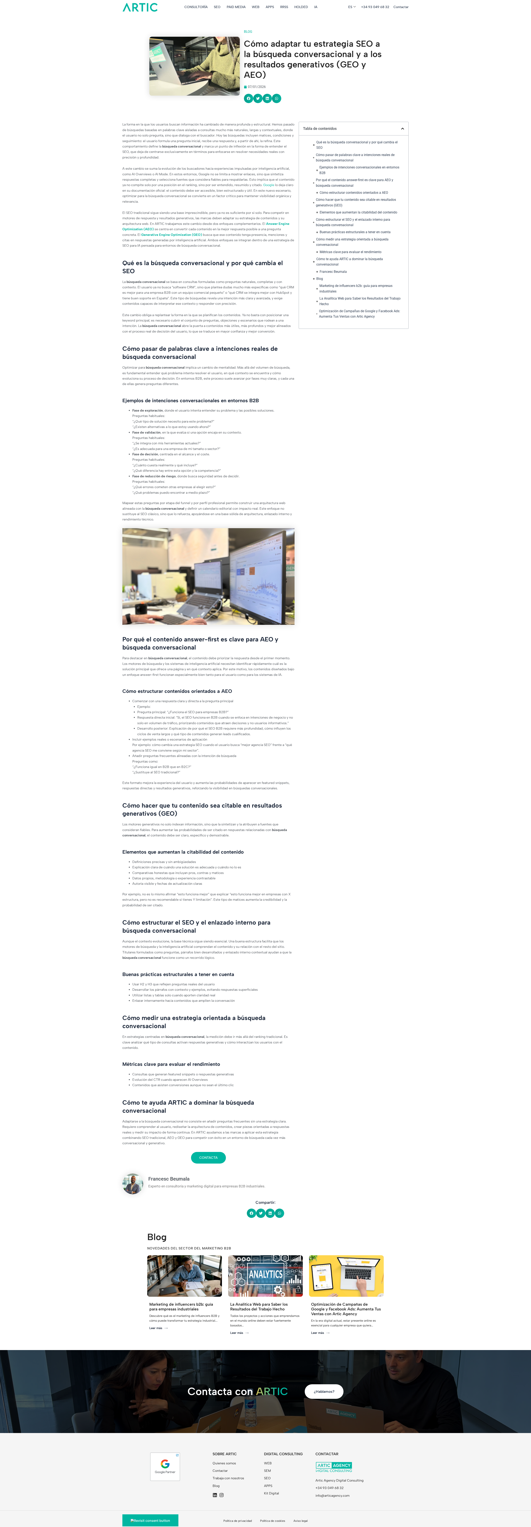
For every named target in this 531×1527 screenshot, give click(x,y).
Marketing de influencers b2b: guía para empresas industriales (355, 288)
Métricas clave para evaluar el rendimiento (350, 252)
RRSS (284, 7)
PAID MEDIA (236, 7)
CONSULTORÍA (196, 7)
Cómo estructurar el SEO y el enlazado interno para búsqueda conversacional (353, 222)
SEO (217, 7)
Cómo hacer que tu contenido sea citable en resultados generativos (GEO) (356, 202)
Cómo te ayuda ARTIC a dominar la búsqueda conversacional (349, 261)
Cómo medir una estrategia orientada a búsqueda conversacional (352, 242)
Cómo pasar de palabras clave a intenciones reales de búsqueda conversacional (355, 157)
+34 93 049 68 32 (375, 7)
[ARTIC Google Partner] (165, 1466)
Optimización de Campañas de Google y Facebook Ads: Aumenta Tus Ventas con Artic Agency (359, 313)
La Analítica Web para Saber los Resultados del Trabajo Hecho (360, 301)
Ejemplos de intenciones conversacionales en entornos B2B (359, 170)
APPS (270, 7)
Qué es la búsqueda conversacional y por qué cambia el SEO (357, 145)
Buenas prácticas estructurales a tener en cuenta (355, 232)
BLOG (248, 32)
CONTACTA (208, 1158)
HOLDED (301, 7)
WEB (255, 7)
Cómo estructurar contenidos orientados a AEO (354, 193)
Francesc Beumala (333, 272)
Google (268, 185)
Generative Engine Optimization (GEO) (171, 235)
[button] (248, 98)
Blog (319, 279)
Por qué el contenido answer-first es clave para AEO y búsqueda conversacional (354, 182)
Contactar (401, 7)
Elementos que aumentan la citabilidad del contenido (358, 212)
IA (315, 7)
